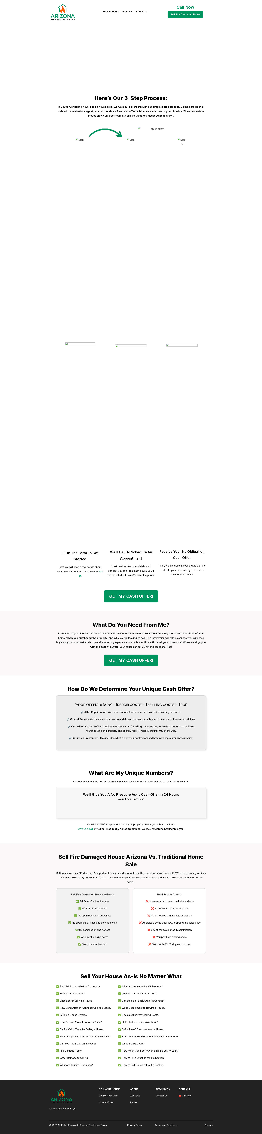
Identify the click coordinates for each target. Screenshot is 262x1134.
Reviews (134, 1102)
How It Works (106, 1102)
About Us (135, 1095)
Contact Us (161, 1095)
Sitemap (209, 1125)
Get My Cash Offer (108, 1095)
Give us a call (85, 828)
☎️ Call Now (185, 1095)
